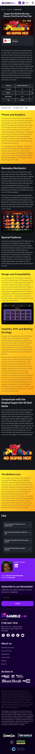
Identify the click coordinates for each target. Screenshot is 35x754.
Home (2, 9)
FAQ (26, 108)
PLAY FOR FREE (17, 29)
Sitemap (3, 661)
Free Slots (9, 9)
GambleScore (5, 654)
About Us (4, 664)
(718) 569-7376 (9, 623)
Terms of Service (6, 651)
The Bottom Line (18, 108)
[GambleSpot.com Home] (8, 3)
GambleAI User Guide (7, 647)
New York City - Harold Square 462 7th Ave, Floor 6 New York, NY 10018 (11, 629)
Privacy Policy (5, 657)
